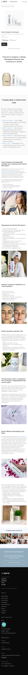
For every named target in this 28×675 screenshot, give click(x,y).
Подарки (3, 612)
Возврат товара (5, 630)
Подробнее (4, 657)
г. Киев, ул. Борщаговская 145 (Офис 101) (10, 655)
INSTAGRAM (3, 580)
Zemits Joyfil (6, 143)
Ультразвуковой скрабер (6, 171)
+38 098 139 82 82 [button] (5, 642)
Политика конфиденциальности (8, 633)
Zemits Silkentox (7, 135)
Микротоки (3, 606)
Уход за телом (4, 600)
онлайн (5, 665)
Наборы (12, 5)
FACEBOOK (3, 578)
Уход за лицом (4, 598)
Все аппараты (4, 596)
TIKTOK (3, 582)
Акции (2, 620)
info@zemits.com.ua (5, 649)
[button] (13, 1)
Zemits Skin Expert (8, 120)
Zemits (2, 5)
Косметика (3, 610)
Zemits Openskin (7, 128)
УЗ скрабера (4, 602)
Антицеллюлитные (5, 604)
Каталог (7, 5)
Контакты (5, 637)
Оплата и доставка (5, 628)
